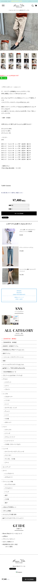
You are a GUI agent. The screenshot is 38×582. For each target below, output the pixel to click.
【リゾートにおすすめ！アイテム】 (13, 375)
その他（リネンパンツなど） (13, 444)
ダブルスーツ (9, 477)
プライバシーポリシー (9, 539)
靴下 (6, 503)
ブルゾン (7, 389)
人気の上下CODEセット (9, 507)
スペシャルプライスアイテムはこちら (13, 364)
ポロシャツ (8, 422)
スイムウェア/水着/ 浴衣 (9, 514)
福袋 (4, 361)
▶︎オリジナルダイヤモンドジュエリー (13, 518)
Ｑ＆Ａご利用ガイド (8, 541)
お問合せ (5, 536)
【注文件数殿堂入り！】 (10, 372)
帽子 (6, 495)
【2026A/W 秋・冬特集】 (10, 342)
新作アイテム (6, 353)
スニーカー (8, 455)
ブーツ (7, 462)
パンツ (5, 426)
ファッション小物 (8, 481)
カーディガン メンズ (11, 407)
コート (7, 385)
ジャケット (8, 382)
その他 (7, 418)
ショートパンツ (9, 440)
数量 (10, 209)
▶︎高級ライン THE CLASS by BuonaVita (14, 368)
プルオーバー (9, 396)
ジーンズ (7, 433)
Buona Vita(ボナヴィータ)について (12, 533)
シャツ (7, 415)
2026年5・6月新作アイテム (10, 346)
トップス (5, 393)
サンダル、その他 (10, 459)
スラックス (8, 429)
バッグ (7, 492)
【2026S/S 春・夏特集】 (10, 338)
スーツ (5, 470)
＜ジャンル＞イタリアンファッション (13, 357)
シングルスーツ (9, 473)
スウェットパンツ (10, 437)
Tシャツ (7, 411)
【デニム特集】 (7, 511)
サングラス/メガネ (10, 484)
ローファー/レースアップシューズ (14, 451)
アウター (5, 379)
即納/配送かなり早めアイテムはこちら (13, 350)
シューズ (5, 448)
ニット (7, 404)
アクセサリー (9, 488)
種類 (10, 205)
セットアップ (6, 467)
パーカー (7, 400)
